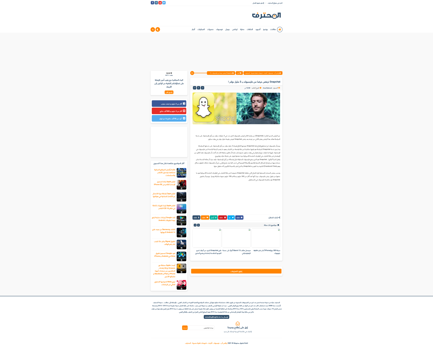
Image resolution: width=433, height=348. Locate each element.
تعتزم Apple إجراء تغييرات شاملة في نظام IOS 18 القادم (164, 206)
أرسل (212, 217)
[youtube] (160, 2)
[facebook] (152, 2)
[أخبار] (190, 2)
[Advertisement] (216, 50)
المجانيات (201, 29)
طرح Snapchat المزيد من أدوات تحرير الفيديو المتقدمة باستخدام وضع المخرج (208, 251)
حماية (242, 29)
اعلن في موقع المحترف (275, 3)
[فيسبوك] (179, 2)
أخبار (193, 29)
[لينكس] (171, 2)
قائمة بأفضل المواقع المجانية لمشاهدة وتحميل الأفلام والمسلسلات (164, 172)
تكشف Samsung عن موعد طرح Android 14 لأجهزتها (163, 230)
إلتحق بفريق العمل (258, 3)
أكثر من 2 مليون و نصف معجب (171, 104)
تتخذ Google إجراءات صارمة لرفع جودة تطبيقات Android (163, 218)
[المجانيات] (187, 2)
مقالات (273, 29)
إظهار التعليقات (236, 271)
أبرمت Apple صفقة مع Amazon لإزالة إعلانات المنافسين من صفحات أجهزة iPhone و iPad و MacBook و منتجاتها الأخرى (164, 270)
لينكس (234, 29)
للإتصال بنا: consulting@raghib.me (216, 317)
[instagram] (156, 2)
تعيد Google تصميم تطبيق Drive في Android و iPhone (164, 254)
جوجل (227, 29)
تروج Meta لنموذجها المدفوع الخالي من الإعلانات (165, 282)
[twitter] (164, 2)
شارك (238, 217)
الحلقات (250, 29)
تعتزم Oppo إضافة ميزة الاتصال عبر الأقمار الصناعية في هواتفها (164, 194)
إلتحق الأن (169, 92)
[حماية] (167, 2)
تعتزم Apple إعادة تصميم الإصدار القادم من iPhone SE (164, 182)
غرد (230, 217)
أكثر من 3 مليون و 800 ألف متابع (171, 111)
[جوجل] (175, 2)
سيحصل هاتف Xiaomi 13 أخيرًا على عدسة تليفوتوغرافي (237, 251)
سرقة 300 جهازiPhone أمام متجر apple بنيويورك (267, 251)
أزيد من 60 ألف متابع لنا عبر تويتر (170, 118)
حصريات (210, 29)
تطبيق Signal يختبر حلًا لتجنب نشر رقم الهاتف (164, 242)
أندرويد (258, 29)
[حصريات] (183, 2)
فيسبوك (219, 29)
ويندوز (265, 29)
